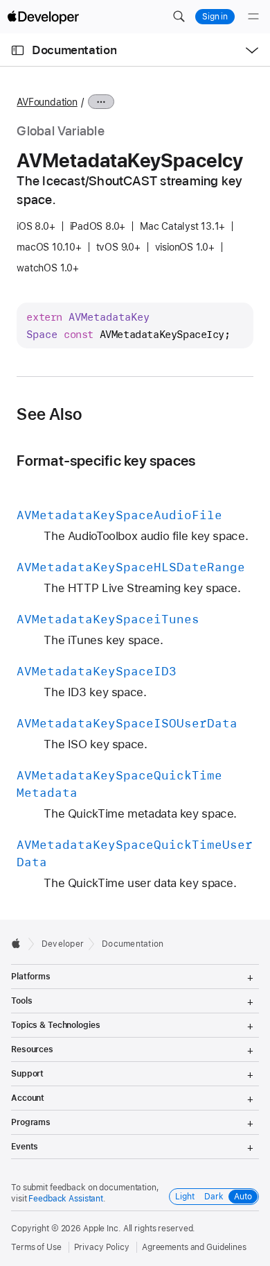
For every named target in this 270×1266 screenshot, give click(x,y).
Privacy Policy (101, 1247)
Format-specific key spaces (106, 460)
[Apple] (19, 943)
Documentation (74, 50)
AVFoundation (47, 102)
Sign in (215, 17)
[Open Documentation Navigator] (18, 50)
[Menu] (253, 16)
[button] (178, 16)
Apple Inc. (102, 1228)
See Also (49, 414)
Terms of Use (36, 1247)
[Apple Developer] (43, 16)
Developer (63, 944)
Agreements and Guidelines (194, 1247)
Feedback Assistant (65, 1199)
